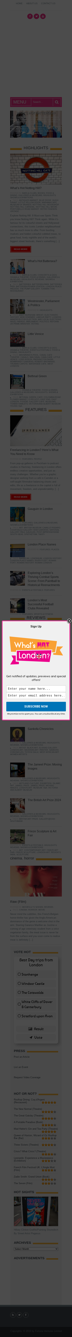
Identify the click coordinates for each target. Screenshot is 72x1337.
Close (69, 621)
